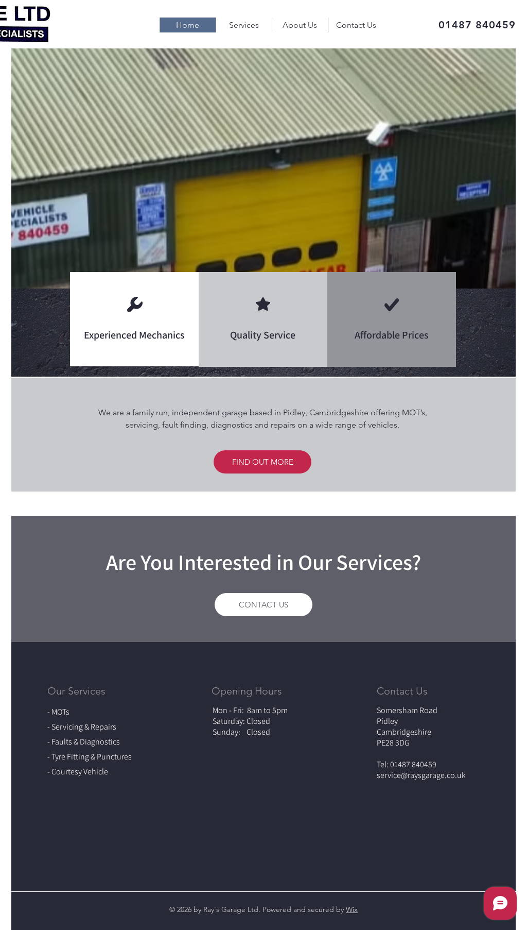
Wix (352, 909)
